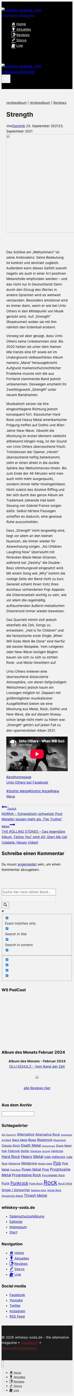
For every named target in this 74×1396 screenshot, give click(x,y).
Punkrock (19, 1183)
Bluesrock (44, 1140)
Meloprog (14, 1163)
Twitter (15, 1306)
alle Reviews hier (37, 1088)
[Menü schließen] (3, 1364)
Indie (47, 1156)
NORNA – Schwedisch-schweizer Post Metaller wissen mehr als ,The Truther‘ (32, 814)
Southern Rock (38, 1190)
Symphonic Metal (12, 1195)
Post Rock (15, 1169)
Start (13, 1232)
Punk (5, 1183)
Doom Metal (63, 1145)
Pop (57, 1162)
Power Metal (31, 1169)
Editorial (15, 1222)
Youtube (16, 1300)
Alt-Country (9, 1134)
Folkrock (14, 1151)
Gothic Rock (39, 791)
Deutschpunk (48, 1146)
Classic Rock (11, 1145)
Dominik (18, 126)
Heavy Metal (32, 1156)
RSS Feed (17, 1316)
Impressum (18, 1227)
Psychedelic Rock (53, 1175)
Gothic (25, 1151)
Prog (45, 1169)
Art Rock (6, 1140)
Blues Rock (59, 1140)
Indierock (58, 1157)
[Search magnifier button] (5, 905)
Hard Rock (11, 1156)
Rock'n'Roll (65, 1183)
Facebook (17, 1295)
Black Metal (19, 1140)
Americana (66, 1134)
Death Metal (31, 1145)
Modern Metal (45, 1163)
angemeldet (27, 864)
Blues (32, 1140)
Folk (4, 1151)
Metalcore (29, 1163)
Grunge (46, 1151)
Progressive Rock (26, 1175)
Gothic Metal (17, 791)
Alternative (25, 1134)
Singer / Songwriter (16, 1190)
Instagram (17, 1311)
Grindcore (35, 1151)
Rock (50, 1182)
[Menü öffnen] (6, 78)
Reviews (60, 103)
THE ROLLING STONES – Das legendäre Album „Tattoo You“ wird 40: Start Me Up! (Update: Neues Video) (34, 834)
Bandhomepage (18, 777)
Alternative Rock (47, 1134)
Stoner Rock (54, 1190)
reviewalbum (16, 103)
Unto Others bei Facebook (27, 782)
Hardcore (57, 1151)
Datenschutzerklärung (26, 1216)
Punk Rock (36, 1183)
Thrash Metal (35, 1195)
